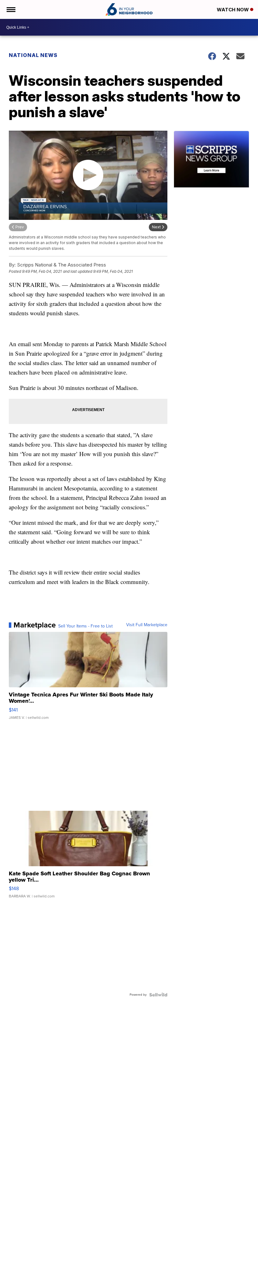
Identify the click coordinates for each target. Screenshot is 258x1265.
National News (33, 55)
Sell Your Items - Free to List (85, 626)
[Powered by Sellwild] (158, 995)
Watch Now (233, 10)
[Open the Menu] (10, 9)
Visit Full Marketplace (146, 625)
